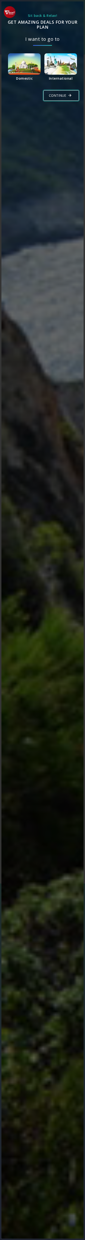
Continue (57, 95)
